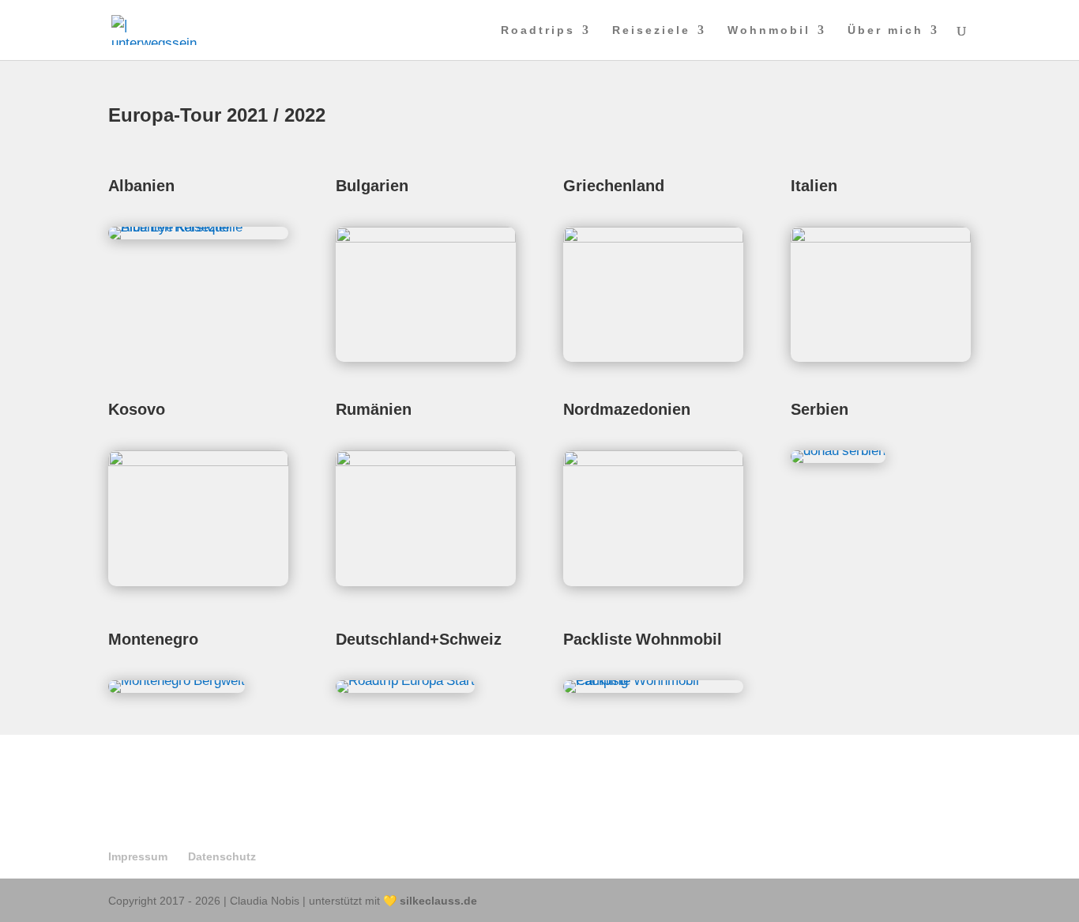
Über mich (885, 30)
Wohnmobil (768, 30)
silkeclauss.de (438, 900)
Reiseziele (651, 30)
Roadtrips (538, 30)
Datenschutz (222, 856)
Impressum (137, 856)
